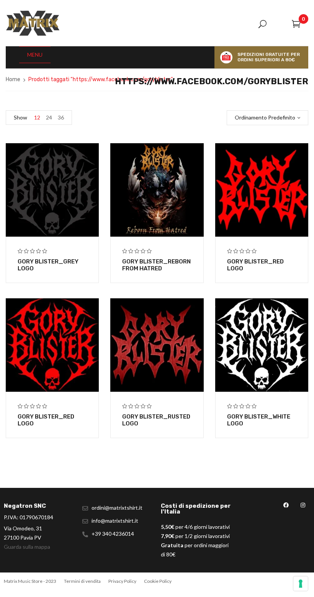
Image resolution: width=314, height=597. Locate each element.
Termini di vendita (82, 581)
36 (61, 117)
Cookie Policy (158, 581)
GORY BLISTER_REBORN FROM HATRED (156, 265)
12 (37, 117)
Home (13, 79)
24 (49, 117)
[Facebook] (285, 504)
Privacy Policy (122, 581)
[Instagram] (302, 504)
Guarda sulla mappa (27, 546)
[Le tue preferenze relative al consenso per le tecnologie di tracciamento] (300, 583)
